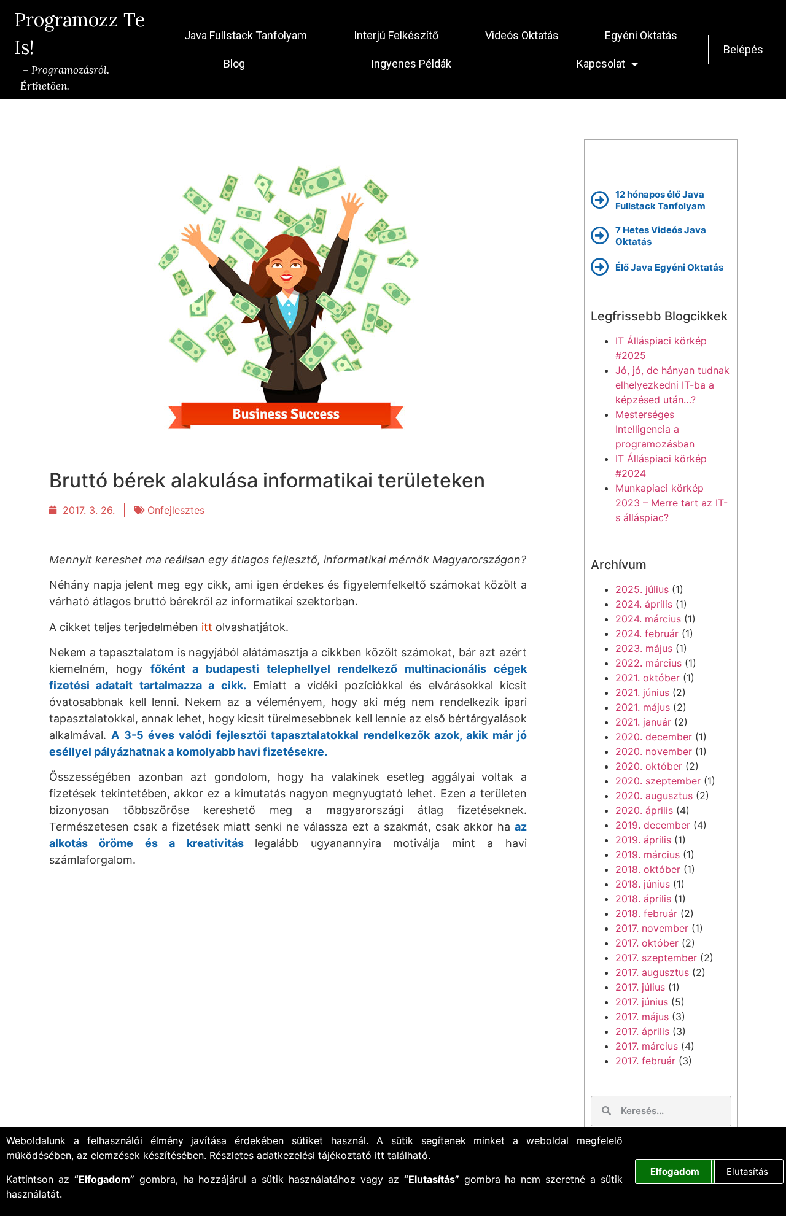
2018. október (647, 869)
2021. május (642, 707)
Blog (234, 63)
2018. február (646, 913)
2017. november (651, 928)
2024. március (648, 619)
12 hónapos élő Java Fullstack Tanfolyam (660, 200)
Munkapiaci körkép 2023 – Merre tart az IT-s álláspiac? (671, 503)
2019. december (652, 825)
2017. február (645, 1061)
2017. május (642, 1016)
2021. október (647, 678)
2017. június (641, 1002)
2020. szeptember (658, 781)
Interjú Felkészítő (396, 35)
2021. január (643, 722)
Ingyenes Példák (411, 63)
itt (379, 1155)
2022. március (648, 663)
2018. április (643, 899)
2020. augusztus (654, 795)
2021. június (642, 692)
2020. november (653, 751)
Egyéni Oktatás (641, 35)
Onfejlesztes (175, 510)
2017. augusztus (652, 972)
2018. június (642, 884)
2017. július (640, 987)
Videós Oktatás (522, 35)
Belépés (743, 49)
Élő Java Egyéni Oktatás (669, 267)
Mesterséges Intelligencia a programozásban (655, 429)
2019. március (647, 854)
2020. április (644, 810)
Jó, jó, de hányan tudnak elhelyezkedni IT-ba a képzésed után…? (672, 385)
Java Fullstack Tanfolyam (245, 35)
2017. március (646, 1046)
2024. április (643, 604)
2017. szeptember (656, 957)
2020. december (653, 736)
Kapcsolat (601, 63)
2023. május (643, 648)
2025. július (642, 589)
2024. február (647, 633)
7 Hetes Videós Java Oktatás (660, 235)
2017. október (647, 943)
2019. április (643, 840)
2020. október (648, 766)
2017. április (642, 1031)
